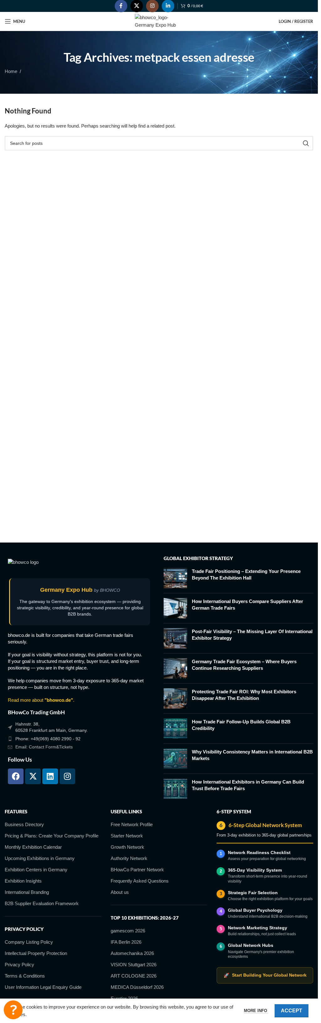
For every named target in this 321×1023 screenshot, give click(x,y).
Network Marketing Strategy (257, 927)
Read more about (40, 700)
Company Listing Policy (29, 942)
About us (120, 892)
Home (11, 71)
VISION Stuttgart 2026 (133, 964)
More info (256, 1010)
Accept (291, 1010)
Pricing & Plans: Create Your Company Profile (51, 835)
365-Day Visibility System (255, 870)
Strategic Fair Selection (253, 892)
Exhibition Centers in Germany (36, 869)
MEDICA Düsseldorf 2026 (137, 987)
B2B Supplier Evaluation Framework (42, 903)
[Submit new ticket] (13, 1010)
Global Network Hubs (250, 945)
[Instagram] (67, 776)
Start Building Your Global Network (265, 975)
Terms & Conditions (25, 975)
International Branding (27, 892)
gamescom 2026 (128, 930)
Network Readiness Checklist (259, 852)
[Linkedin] (50, 776)
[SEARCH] (306, 143)
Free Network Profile (132, 824)
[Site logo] (159, 21)
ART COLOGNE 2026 (133, 975)
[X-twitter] (33, 776)
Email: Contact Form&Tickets (44, 746)
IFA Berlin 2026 (126, 942)
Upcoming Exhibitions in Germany (40, 858)
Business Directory (24, 824)
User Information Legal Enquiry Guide (43, 987)
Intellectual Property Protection (36, 953)
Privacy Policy (19, 964)
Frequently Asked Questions (140, 881)
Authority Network (129, 858)
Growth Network (127, 847)
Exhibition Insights (23, 881)
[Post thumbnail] (175, 578)
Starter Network (127, 835)
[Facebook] (16, 776)
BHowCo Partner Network (137, 869)
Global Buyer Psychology (255, 910)
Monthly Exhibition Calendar (33, 847)
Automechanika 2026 (132, 953)
